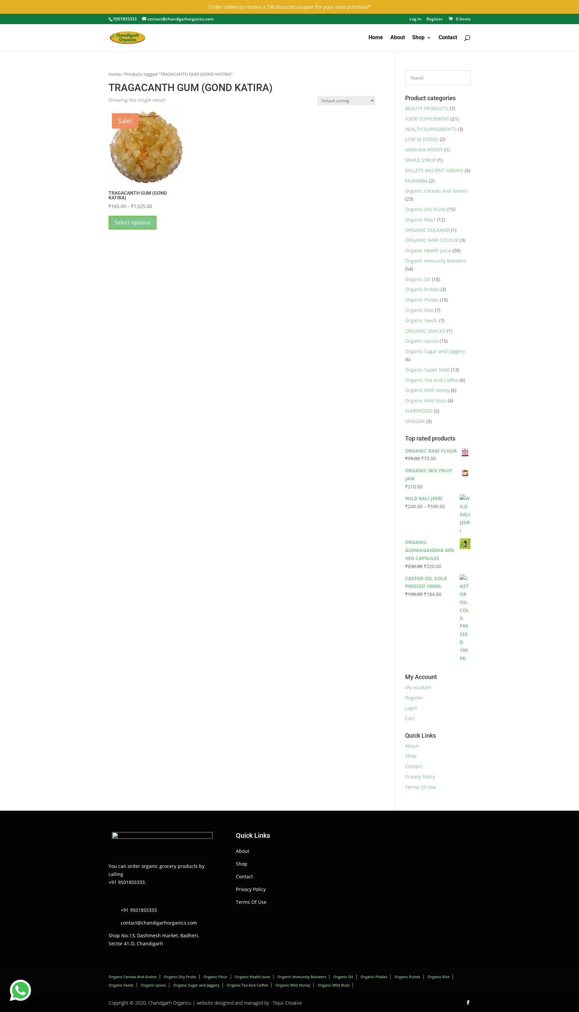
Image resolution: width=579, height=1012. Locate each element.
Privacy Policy (420, 776)
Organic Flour (420, 219)
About (397, 38)
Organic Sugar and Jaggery (435, 351)
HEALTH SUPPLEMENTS (430, 129)
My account (418, 687)
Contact (448, 38)
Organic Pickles (422, 289)
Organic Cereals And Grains (436, 191)
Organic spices (421, 341)
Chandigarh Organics (169, 1003)
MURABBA (416, 181)
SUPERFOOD (419, 411)
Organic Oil (418, 279)
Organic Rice (419, 310)
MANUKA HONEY (424, 149)
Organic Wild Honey (427, 390)
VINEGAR (415, 421)
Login (411, 708)
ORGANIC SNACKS (425, 331)
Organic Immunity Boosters (435, 261)
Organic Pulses (422, 299)
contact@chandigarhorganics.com (159, 923)
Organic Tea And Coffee (431, 380)
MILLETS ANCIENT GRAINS (434, 170)
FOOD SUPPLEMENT (427, 119)
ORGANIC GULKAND (427, 230)
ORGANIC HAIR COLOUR (432, 240)
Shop (418, 38)
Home (376, 38)
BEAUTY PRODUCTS (426, 108)
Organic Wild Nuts (425, 400)
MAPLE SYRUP (420, 160)
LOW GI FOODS (422, 139)
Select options (132, 222)
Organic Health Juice (428, 250)
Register (435, 19)
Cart (409, 718)
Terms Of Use (420, 787)
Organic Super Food (427, 369)
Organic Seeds (421, 320)
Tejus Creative (287, 1003)
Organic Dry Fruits (425, 209)
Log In (415, 19)
